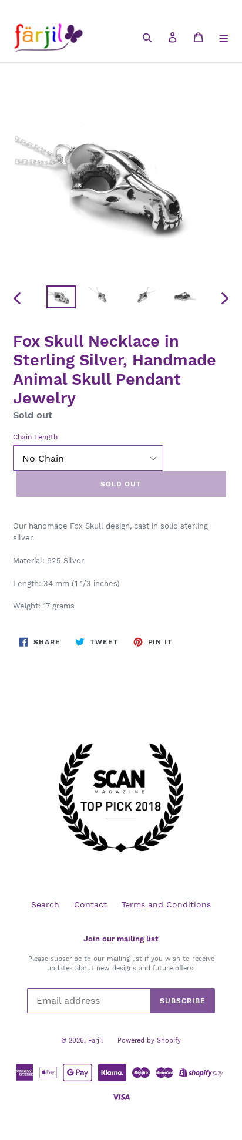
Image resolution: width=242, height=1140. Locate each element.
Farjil (95, 1040)
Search (45, 904)
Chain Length (35, 437)
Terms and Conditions (166, 904)
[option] (61, 298)
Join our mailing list (121, 938)
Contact (90, 904)
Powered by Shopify (149, 1040)
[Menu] (224, 37)
